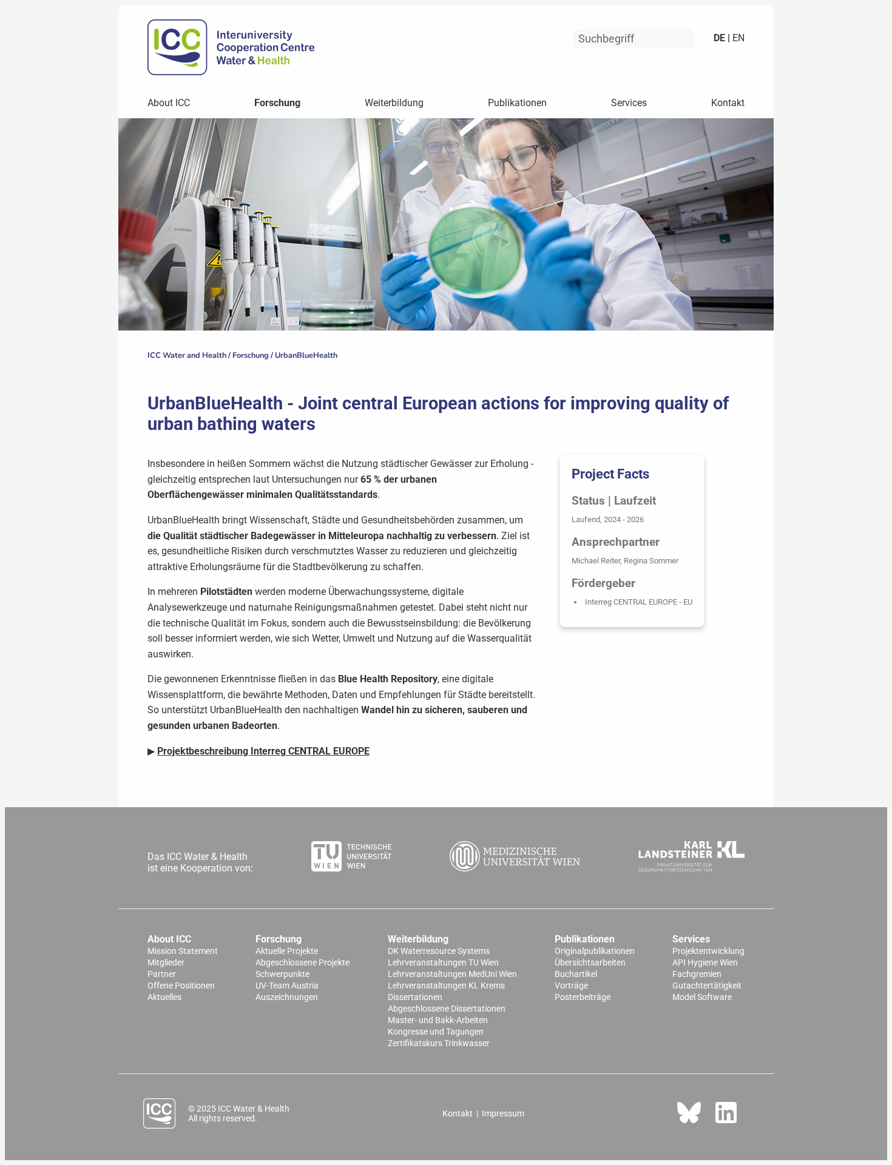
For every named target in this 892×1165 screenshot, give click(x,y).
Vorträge (571, 986)
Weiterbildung (394, 103)
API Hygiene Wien (705, 963)
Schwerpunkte (282, 974)
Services (629, 103)
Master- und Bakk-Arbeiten (438, 1020)
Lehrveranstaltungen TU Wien (443, 963)
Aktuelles (164, 997)
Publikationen (517, 103)
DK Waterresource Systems (439, 951)
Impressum (503, 1113)
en (737, 38)
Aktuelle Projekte (286, 951)
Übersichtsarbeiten (590, 963)
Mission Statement (182, 951)
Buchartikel (576, 974)
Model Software (702, 997)
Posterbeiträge (582, 997)
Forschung (277, 103)
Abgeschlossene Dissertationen (446, 1009)
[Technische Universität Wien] (351, 857)
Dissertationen (415, 997)
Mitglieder (165, 963)
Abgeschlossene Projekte (302, 963)
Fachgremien (696, 974)
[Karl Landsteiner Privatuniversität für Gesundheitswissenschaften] (691, 857)
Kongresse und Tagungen (436, 1032)
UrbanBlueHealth (306, 355)
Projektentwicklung (708, 951)
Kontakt (728, 103)
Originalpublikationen (595, 951)
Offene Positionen (181, 986)
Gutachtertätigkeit (707, 986)
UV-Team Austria (287, 986)
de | (722, 38)
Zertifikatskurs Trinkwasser (439, 1043)
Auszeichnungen (286, 997)
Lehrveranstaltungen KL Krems (446, 986)
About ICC (168, 103)
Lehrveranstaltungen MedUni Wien (452, 974)
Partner (161, 974)
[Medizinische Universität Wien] (515, 857)
